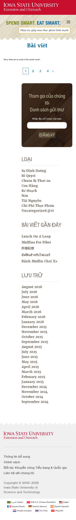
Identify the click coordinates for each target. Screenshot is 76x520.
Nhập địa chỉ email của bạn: (47, 118)
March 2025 (31, 372)
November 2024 (35, 392)
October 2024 (32, 397)
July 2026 (29, 292)
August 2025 (32, 347)
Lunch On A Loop (36, 236)
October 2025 (32, 337)
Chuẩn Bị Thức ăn (36, 181)
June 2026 (30, 297)
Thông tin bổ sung (17, 457)
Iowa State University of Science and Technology (22, 489)
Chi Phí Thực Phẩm (38, 206)
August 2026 (32, 287)
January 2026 (33, 322)
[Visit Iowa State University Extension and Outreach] (38, 435)
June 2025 (30, 357)
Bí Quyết (29, 176)
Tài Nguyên (32, 201)
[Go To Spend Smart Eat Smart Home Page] (31, 7)
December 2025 (34, 327)
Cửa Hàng (30, 186)
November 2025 (34, 332)
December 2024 (34, 387)
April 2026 (30, 307)
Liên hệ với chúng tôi (19, 473)
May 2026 (30, 302)
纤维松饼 (28, 248)
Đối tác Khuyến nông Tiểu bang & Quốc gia (35, 468)
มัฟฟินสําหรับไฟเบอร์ (36, 255)
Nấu (25, 196)
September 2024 (35, 402)
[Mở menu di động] (68, 22)
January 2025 (33, 382)
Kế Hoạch (29, 191)
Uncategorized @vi (38, 211)
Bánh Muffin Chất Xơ (39, 261)
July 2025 (29, 352)
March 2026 (31, 312)
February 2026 (33, 317)
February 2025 (33, 377)
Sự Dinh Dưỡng (34, 171)
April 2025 (30, 367)
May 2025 (29, 362)
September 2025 (35, 342)
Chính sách (12, 462)
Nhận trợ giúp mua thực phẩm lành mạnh (44, 30)
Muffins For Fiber (36, 242)
